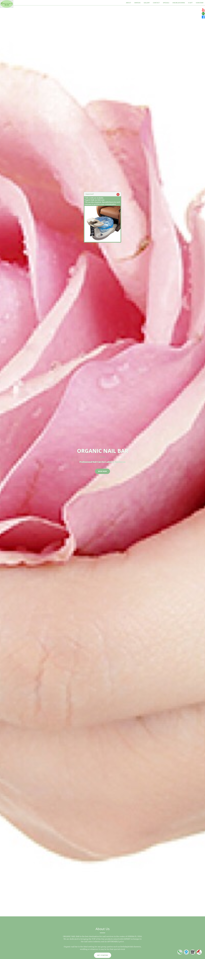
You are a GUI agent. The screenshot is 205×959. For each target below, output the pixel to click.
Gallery (147, 3)
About (128, 3)
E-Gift (190, 3)
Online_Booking (178, 3)
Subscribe (199, 3)
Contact (156, 3)
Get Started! (102, 955)
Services (137, 3)
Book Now (102, 471)
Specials (166, 3)
